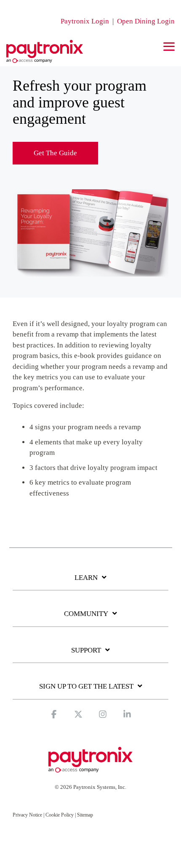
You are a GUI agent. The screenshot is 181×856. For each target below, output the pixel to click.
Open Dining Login (146, 21)
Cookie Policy (59, 815)
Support (86, 650)
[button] (169, 46)
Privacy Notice (27, 815)
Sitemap (85, 815)
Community (86, 614)
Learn (86, 578)
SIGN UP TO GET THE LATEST (86, 686)
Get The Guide (55, 153)
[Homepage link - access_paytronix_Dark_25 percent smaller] (90, 768)
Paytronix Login (85, 21)
